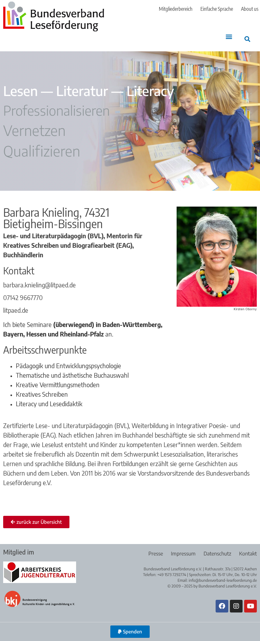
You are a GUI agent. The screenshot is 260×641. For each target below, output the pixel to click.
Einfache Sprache (216, 9)
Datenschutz (217, 553)
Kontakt (248, 553)
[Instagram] (236, 606)
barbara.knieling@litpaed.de (39, 285)
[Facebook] (222, 606)
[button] (229, 36)
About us (249, 9)
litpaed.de (15, 310)
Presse (155, 553)
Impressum (183, 553)
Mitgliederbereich (175, 9)
